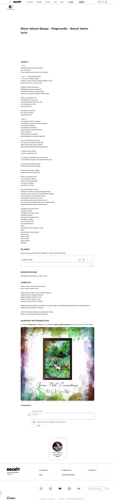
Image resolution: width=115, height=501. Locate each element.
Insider (71, 2)
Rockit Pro (82, 2)
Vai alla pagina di (57, 454)
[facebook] (41, 489)
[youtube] (60, 489)
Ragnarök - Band (27, 259)
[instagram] (51, 489)
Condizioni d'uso (51, 498)
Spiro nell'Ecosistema (62, 324)
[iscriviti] (107, 488)
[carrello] (99, 2)
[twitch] (69, 489)
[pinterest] (97, 6)
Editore (8, 497)
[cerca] (102, 2)
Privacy (0, 494)
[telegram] (79, 489)
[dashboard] (106, 2)
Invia (38, 425)
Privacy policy (61, 498)
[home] (17, 2)
